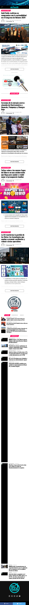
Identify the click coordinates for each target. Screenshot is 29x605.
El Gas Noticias (9, 21)
